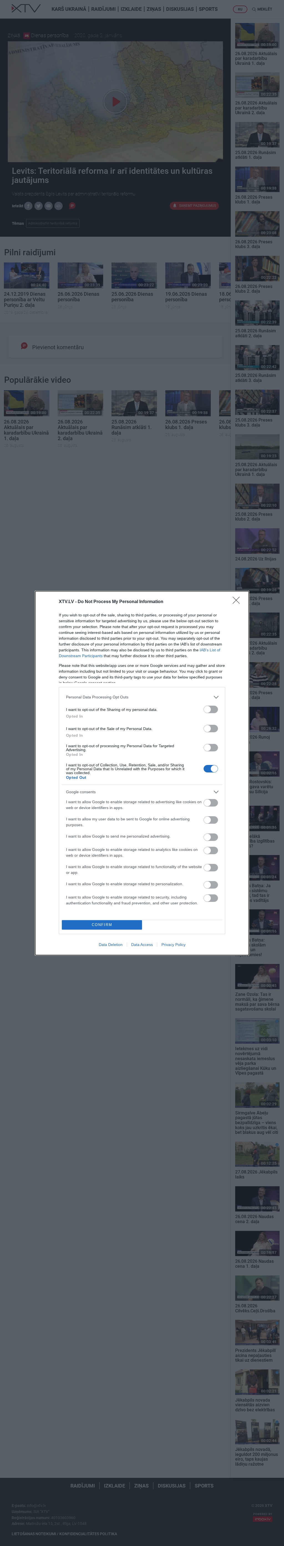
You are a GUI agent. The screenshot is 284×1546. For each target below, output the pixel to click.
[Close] (238, 602)
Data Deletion (111, 944)
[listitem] (142, 697)
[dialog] (142, 773)
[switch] (211, 709)
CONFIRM (102, 925)
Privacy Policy (173, 944)
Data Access (142, 944)
